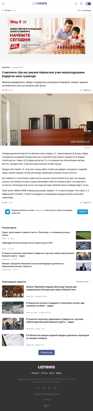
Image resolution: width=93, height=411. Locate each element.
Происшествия (31, 312)
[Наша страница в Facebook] (49, 388)
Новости (35, 373)
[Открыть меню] (3, 3)
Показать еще (46, 352)
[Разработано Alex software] (46, 406)
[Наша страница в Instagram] (38, 388)
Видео (59, 373)
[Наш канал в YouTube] (54, 388)
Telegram (39, 210)
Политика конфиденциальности (46, 394)
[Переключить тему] (88, 3)
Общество (30, 296)
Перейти (82, 212)
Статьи (44, 373)
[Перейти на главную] (40, 3)
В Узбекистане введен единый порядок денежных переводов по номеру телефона (57, 336)
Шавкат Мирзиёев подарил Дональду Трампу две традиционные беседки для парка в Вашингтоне (51, 288)
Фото (51, 373)
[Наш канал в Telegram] (43, 388)
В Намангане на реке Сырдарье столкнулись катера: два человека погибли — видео (55, 304)
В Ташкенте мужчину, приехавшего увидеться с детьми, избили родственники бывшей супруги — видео (55, 320)
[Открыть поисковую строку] (76, 3)
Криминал (6, 67)
